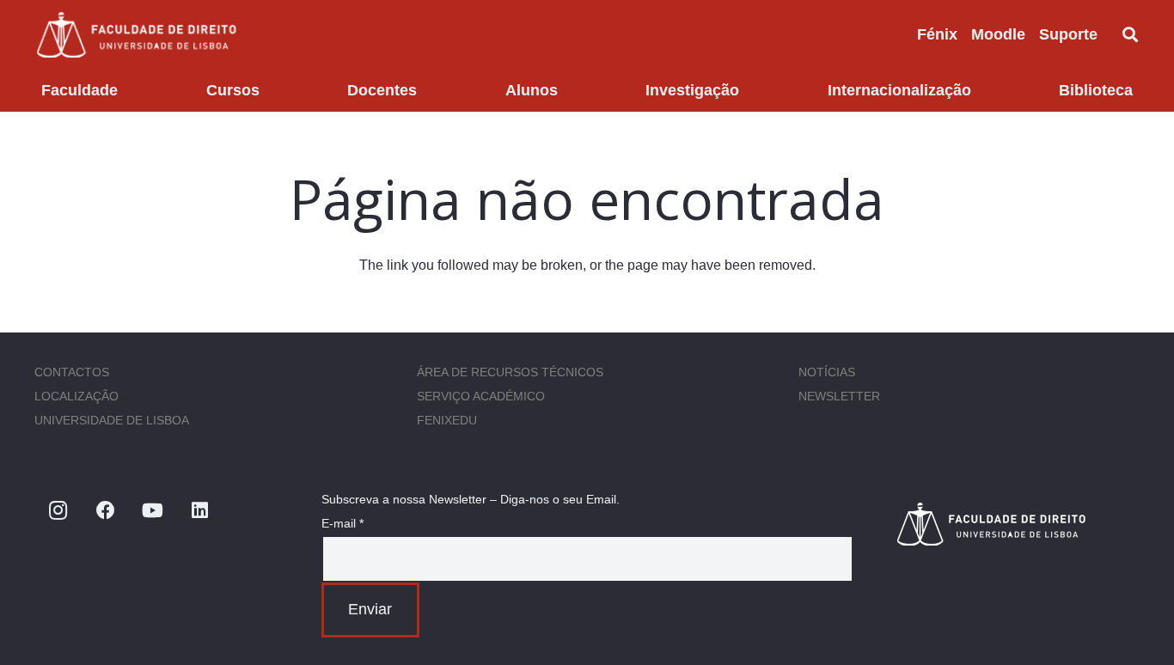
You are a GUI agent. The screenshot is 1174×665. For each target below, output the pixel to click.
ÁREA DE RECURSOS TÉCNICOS (510, 372)
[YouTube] (152, 510)
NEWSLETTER (839, 396)
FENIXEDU (447, 420)
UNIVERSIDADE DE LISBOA (111, 420)
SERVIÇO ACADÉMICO (481, 396)
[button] (1111, 34)
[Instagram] (58, 510)
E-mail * (342, 523)
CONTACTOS (71, 372)
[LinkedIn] (199, 510)
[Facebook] (105, 510)
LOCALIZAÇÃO (76, 396)
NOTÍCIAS (826, 372)
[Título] (1017, 523)
